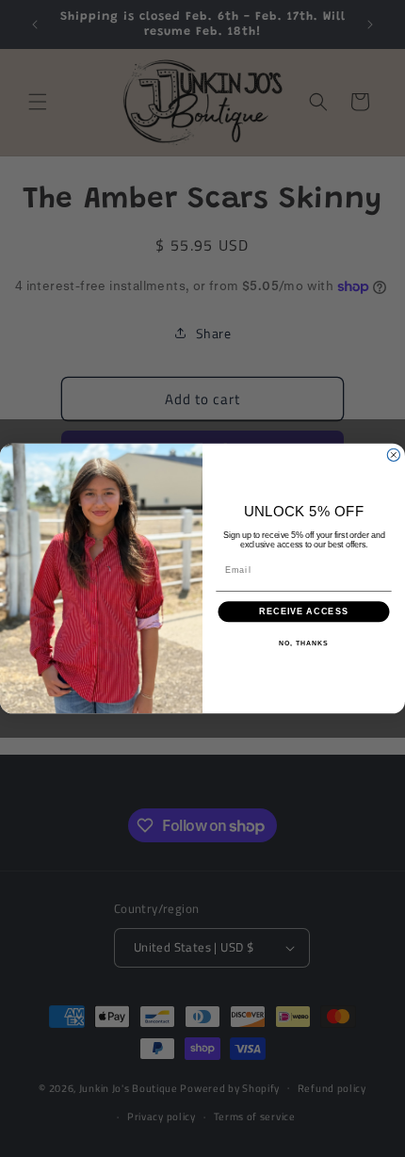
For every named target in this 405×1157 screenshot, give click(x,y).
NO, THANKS (303, 643)
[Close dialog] (393, 454)
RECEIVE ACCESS (303, 612)
